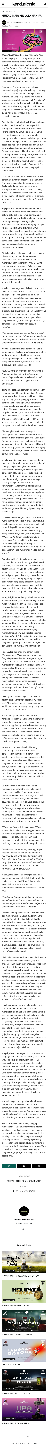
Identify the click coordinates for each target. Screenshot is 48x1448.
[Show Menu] (3, 3)
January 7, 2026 (38, 22)
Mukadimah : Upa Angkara (15, 1423)
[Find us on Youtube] (28, 1436)
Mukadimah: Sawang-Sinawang (18, 1334)
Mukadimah (11, 11)
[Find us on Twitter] (24, 1436)
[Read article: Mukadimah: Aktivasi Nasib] (24, 1380)
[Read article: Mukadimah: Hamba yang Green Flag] (24, 1262)
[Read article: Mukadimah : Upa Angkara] (24, 1409)
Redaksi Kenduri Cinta (18, 22)
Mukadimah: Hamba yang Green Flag (21, 1276)
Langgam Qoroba (11, 1364)
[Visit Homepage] (24, 3)
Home (4, 11)
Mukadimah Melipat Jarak (15, 1305)
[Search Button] (45, 3)
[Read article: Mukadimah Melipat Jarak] (24, 1291)
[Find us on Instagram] (19, 1436)
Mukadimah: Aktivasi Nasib (16, 1393)
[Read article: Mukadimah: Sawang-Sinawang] (24, 1321)
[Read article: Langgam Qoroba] (24, 1350)
